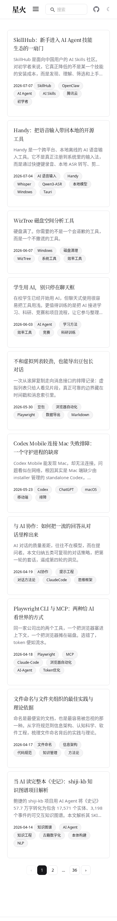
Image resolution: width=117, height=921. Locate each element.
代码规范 (24, 752)
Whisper (24, 184)
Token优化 (51, 670)
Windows (24, 191)
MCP (70, 654)
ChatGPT (66, 489)
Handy (73, 176)
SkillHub (44, 85)
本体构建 (79, 835)
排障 (42, 497)
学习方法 (70, 324)
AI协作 (43, 571)
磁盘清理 (71, 250)
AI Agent (24, 93)
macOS (91, 489)
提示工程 (66, 571)
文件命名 (45, 744)
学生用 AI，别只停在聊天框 (44, 287)
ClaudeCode (56, 579)
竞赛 (46, 332)
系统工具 (49, 258)
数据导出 (53, 414)
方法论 (73, 752)
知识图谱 (45, 827)
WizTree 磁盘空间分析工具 (44, 220)
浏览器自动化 (66, 406)
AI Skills (49, 93)
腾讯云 (72, 93)
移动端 (22, 497)
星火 (19, 9)
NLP (20, 843)
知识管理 (50, 752)
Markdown (80, 414)
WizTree (24, 258)
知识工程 (24, 835)
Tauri (48, 191)
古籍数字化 (52, 835)
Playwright (26, 414)
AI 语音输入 (47, 176)
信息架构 (70, 744)
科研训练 (68, 332)
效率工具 (75, 258)
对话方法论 (26, 579)
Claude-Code (28, 662)
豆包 (41, 406)
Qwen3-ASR (52, 184)
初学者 (22, 101)
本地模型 (80, 184)
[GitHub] (96, 9)
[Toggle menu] (35, 9)
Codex (43, 489)
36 (74, 870)
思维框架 (85, 579)
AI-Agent (24, 670)
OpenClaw (70, 85)
